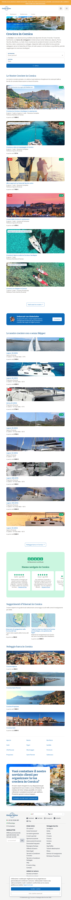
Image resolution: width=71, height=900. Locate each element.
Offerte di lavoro (31, 848)
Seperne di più (28, 885)
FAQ (27, 863)
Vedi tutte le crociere (35, 305)
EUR (51, 814)
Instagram (49, 818)
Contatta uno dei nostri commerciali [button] (25, 798)
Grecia (49, 833)
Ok (22, 840)
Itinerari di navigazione (54, 853)
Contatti (29, 868)
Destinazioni (13, 14)
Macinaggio (30, 750)
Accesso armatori (32, 874)
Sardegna (50, 828)
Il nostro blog (30, 865)
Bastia (28, 740)
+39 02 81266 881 (13, 820)
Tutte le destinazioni (53, 848)
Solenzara (50, 755)
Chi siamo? (30, 828)
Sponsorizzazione (32, 838)
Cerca (36, 66)
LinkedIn (58, 818)
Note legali (30, 851)
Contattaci (57, 319)
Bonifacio (50, 740)
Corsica (49, 841)
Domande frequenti (32, 843)
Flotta (48, 851)
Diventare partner (32, 876)
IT (33, 814)
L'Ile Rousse (10, 750)
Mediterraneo (23, 14)
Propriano (9, 755)
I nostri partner (31, 836)
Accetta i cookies (35, 889)
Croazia (49, 836)
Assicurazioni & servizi (33, 841)
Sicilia (48, 831)
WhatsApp (11, 823)
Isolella (49, 745)
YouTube (39, 818)
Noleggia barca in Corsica (34, 545)
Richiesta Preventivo (53, 856)
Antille (49, 843)
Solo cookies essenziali (35, 893)
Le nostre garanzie (32, 833)
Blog (29, 821)
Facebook (31, 818)
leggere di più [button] (22, 587)
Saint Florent (30, 755)
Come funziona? (31, 831)
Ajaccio (8, 740)
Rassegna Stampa (32, 846)
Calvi (7, 745)
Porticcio (49, 750)
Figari (28, 745)
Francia (49, 838)
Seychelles (50, 846)
